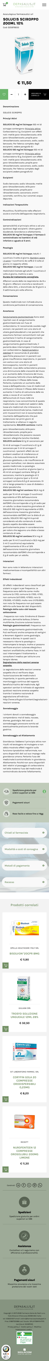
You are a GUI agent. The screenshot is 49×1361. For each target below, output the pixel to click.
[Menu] (44, 5)
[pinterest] (35, 1185)
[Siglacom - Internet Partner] (24, 1354)
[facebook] (24, 1185)
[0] (4, 4)
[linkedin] (18, 1185)
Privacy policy (13, 1327)
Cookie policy (26, 1327)
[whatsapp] (40, 1185)
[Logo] (24, 4)
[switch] (6, 1357)
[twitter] (29, 1185)
